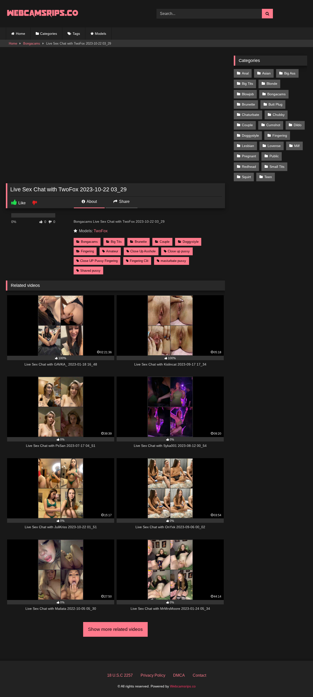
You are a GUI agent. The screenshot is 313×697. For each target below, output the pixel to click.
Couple (164, 242)
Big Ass (289, 73)
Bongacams (31, 43)
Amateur (112, 251)
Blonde (272, 84)
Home (20, 34)
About (91, 201)
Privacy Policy (153, 675)
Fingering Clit (139, 261)
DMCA (179, 675)
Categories (48, 34)
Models (100, 34)
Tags (76, 34)
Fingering (87, 251)
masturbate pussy (173, 261)
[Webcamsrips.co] (42, 14)
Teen (268, 177)
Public (274, 156)
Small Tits (276, 167)
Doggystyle (191, 242)
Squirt (246, 177)
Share (124, 201)
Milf (297, 146)
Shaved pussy (90, 270)
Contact (199, 675)
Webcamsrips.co (183, 686)
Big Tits (116, 242)
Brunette (141, 242)
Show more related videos (115, 629)
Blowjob (248, 94)
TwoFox (101, 231)
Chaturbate (250, 115)
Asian (266, 73)
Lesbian (248, 146)
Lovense (274, 146)
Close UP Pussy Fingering (99, 261)
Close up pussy (179, 251)
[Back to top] (297, 682)
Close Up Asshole (143, 251)
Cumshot (273, 125)
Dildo (298, 125)
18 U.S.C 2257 (120, 675)
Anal (245, 73)
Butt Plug (275, 104)
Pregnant (249, 156)
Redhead (249, 167)
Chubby (279, 115)
